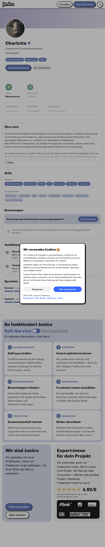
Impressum (51, 298)
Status (60, 298)
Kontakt (43, 298)
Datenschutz (28, 298)
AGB (36, 298)
